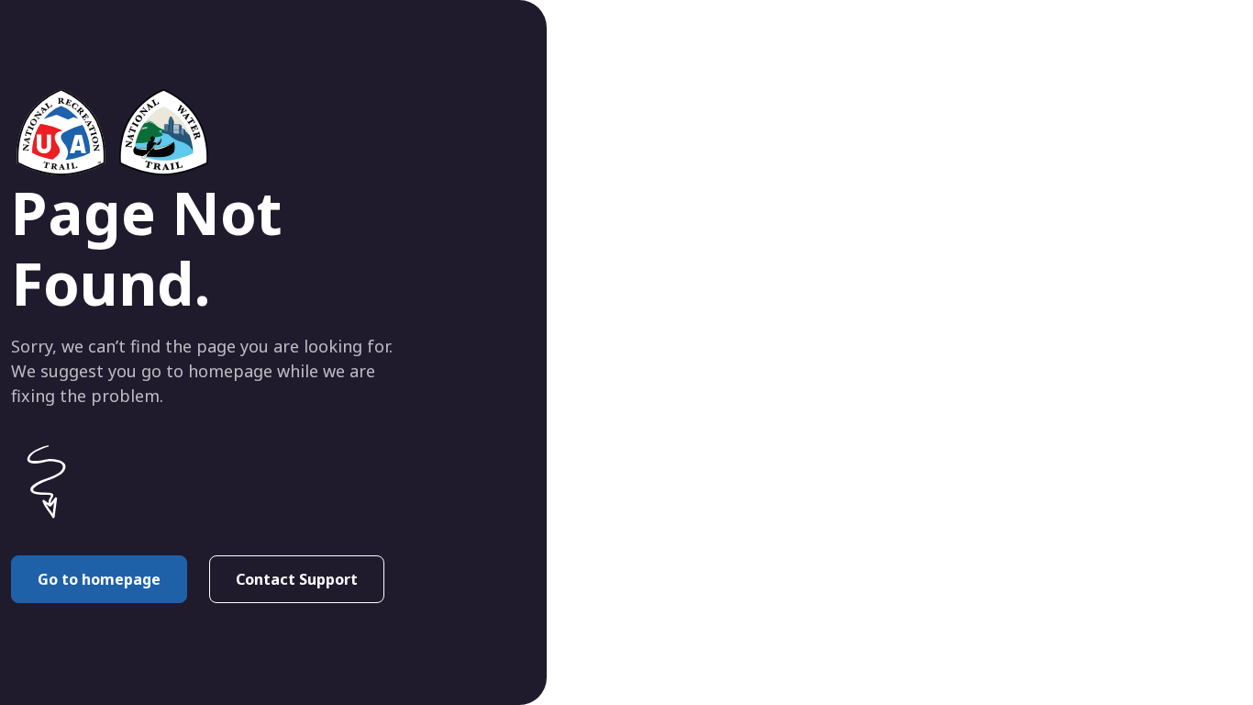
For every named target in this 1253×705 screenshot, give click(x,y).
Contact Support (297, 579)
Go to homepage (99, 579)
